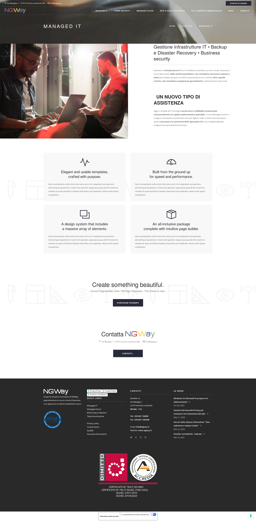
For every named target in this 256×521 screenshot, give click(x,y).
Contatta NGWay (238, 3)
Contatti (244, 11)
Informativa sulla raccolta (109, 516)
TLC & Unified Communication (206, 11)
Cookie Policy (110, 391)
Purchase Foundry (128, 302)
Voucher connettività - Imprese (188, 434)
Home (172, 26)
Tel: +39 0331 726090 (139, 416)
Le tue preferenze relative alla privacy (135, 514)
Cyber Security (122, 11)
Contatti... (128, 353)
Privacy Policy (95, 391)
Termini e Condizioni (98, 395)
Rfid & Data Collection (172, 11)
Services (187, 26)
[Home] (15, 11)
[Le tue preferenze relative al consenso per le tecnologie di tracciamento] (251, 516)
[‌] (131, 437)
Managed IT (101, 11)
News (231, 11)
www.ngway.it (145, 430)
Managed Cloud (145, 11)
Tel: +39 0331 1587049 (139, 419)
